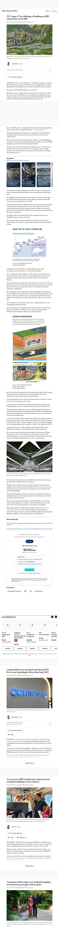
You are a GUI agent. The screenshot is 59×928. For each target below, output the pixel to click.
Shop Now (7, 648)
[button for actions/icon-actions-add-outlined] (21, 64)
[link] (10, 11)
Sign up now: (10, 22)
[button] (48, 11)
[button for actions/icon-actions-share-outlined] (50, 70)
